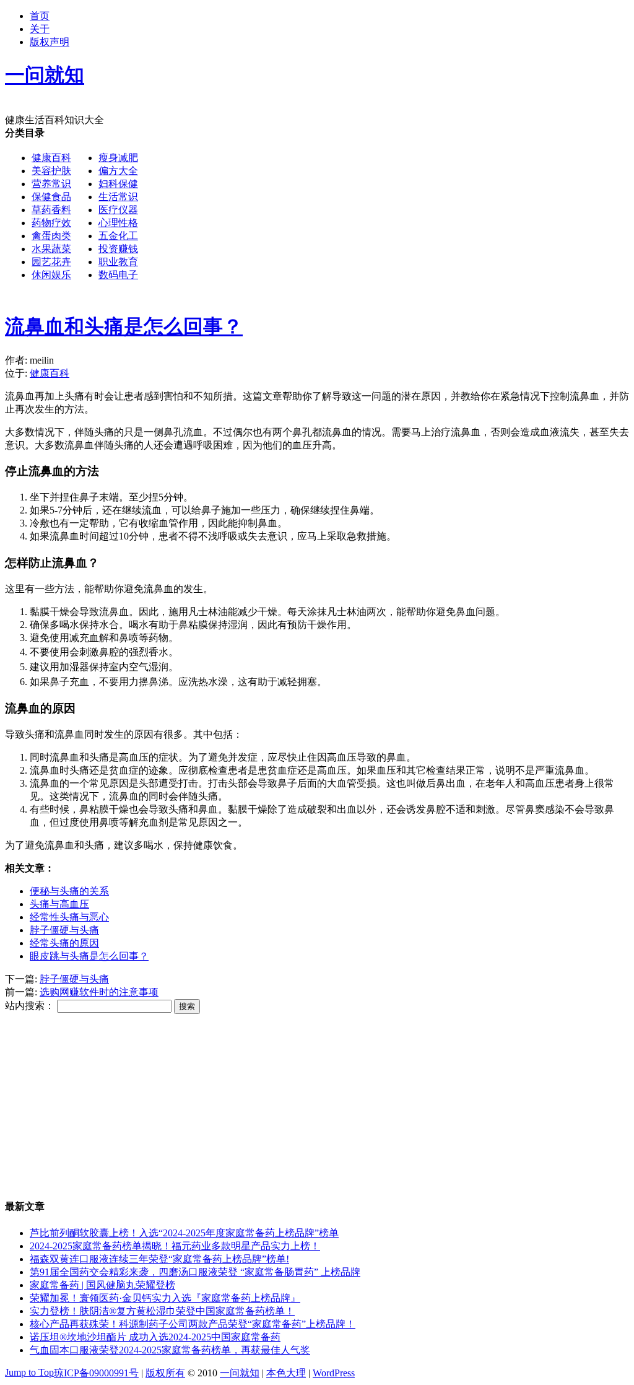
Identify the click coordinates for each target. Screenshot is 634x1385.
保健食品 (51, 196)
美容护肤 (51, 170)
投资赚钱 (118, 248)
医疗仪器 (118, 209)
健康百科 (51, 157)
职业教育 (118, 261)
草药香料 (51, 209)
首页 (40, 16)
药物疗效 (51, 222)
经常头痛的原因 (64, 943)
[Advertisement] (317, 380)
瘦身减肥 (118, 157)
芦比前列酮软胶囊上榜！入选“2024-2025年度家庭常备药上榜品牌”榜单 (184, 1233)
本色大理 (286, 1373)
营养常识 (51, 183)
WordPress (334, 1373)
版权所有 (165, 1373)
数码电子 (118, 274)
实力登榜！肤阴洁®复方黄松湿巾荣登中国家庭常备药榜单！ (162, 1311)
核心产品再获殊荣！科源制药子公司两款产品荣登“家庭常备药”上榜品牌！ (192, 1324)
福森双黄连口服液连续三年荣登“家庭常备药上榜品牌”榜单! (159, 1259)
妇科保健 (118, 183)
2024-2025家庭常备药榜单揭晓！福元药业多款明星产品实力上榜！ (175, 1246)
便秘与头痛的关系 (69, 891)
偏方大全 (118, 170)
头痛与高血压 (59, 904)
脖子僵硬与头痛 (64, 930)
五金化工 (118, 235)
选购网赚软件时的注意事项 (99, 992)
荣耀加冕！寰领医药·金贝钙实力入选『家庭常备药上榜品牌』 (165, 1298)
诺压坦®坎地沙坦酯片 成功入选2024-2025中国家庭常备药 (155, 1337)
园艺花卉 (51, 261)
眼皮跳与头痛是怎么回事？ (89, 956)
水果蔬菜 (51, 248)
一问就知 (239, 1373)
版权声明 (49, 42)
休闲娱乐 (51, 274)
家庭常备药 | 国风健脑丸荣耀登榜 (102, 1285)
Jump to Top (29, 1372)
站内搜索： (29, 1005)
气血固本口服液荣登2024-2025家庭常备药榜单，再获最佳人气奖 (170, 1350)
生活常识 (118, 196)
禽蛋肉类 (51, 235)
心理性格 (118, 222)
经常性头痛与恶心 (69, 917)
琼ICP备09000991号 (96, 1373)
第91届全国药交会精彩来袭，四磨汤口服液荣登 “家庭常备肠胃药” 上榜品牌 (195, 1272)
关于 (40, 29)
